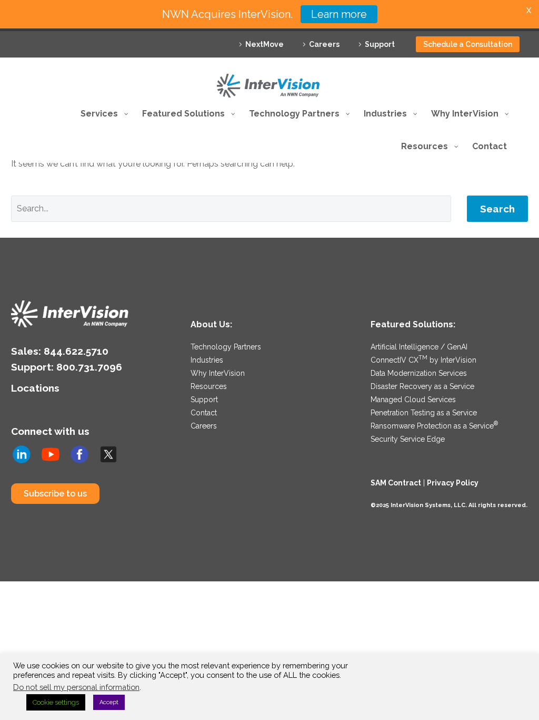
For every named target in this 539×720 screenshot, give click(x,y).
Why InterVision (218, 373)
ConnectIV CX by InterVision (423, 360)
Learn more (339, 14)
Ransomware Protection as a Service (434, 426)
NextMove (264, 44)
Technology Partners (226, 347)
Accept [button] (108, 702)
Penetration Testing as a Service (424, 412)
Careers (324, 44)
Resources (209, 386)
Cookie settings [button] (56, 702)
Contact (204, 412)
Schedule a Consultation (467, 44)
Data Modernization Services (419, 373)
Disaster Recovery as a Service (422, 386)
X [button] (528, 10)
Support (380, 44)
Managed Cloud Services (413, 399)
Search (497, 209)
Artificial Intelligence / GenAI (419, 347)
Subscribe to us (55, 494)
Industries (207, 360)
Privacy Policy (452, 483)
